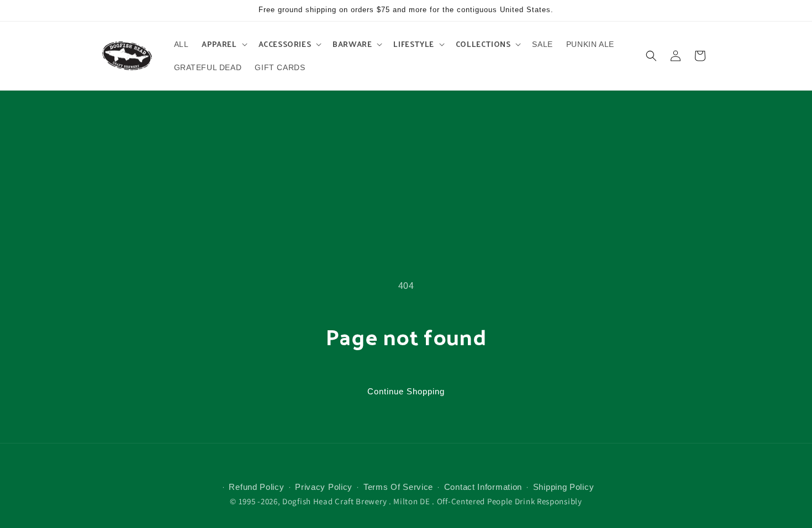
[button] (223, 44)
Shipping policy (563, 487)
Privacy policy (323, 487)
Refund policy (256, 487)
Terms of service (398, 487)
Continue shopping (406, 391)
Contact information (483, 487)
